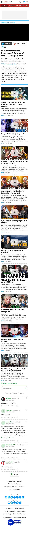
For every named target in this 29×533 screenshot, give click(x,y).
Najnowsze (8, 393)
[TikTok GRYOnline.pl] (14, 497)
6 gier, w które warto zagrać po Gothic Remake (14, 219)
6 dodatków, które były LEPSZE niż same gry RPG (14, 308)
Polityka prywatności (9, 511)
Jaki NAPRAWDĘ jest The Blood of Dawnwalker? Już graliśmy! (14, 189)
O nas (5, 508)
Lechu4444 (9, 422)
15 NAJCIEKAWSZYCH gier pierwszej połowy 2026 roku (14, 278)
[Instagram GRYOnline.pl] (9, 497)
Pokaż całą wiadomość (7, 438)
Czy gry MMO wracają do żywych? (14, 131)
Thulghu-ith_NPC (10, 444)
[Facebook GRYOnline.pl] (6, 497)
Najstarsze (14, 393)
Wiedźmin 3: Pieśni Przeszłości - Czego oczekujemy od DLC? (14, 160)
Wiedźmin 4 (22, 487)
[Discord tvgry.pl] (17, 502)
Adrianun (8, 398)
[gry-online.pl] (8, 2)
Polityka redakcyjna (20, 508)
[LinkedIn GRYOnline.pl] (20, 497)
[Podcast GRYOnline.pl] (17, 497)
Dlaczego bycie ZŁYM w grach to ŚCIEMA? (14, 337)
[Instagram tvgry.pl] (14, 502)
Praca (14, 514)
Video (13, 22)
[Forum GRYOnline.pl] (23, 497)
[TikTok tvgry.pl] (11, 502)
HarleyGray (9, 410)
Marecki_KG (9, 462)
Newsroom (12, 5)
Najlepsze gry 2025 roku (10, 487)
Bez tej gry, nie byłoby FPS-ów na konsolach (14, 248)
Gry (17, 5)
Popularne (20, 393)
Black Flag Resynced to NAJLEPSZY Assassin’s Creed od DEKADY (14, 367)
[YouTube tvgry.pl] (9, 502)
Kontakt (19, 514)
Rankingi (21, 5)
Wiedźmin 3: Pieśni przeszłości (14, 481)
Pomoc (24, 514)
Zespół (10, 514)
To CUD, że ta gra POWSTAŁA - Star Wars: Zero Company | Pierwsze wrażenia (14, 101)
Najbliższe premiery (14, 489)
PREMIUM (4, 5)
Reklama (5, 514)
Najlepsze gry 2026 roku (14, 484)
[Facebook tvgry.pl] (20, 502)
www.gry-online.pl (6, 22)
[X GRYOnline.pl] (11, 497)
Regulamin (11, 508)
